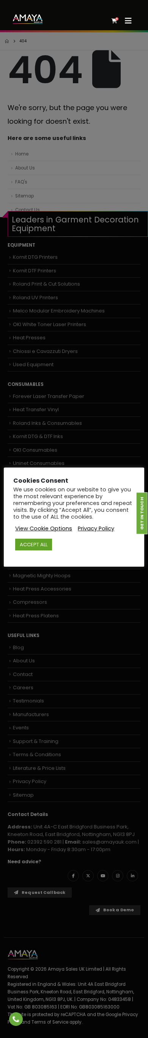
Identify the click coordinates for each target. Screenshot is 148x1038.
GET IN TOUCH (142, 513)
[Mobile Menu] (131, 20)
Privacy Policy (96, 528)
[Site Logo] (28, 19)
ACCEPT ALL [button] (33, 544)
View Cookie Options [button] (43, 528)
